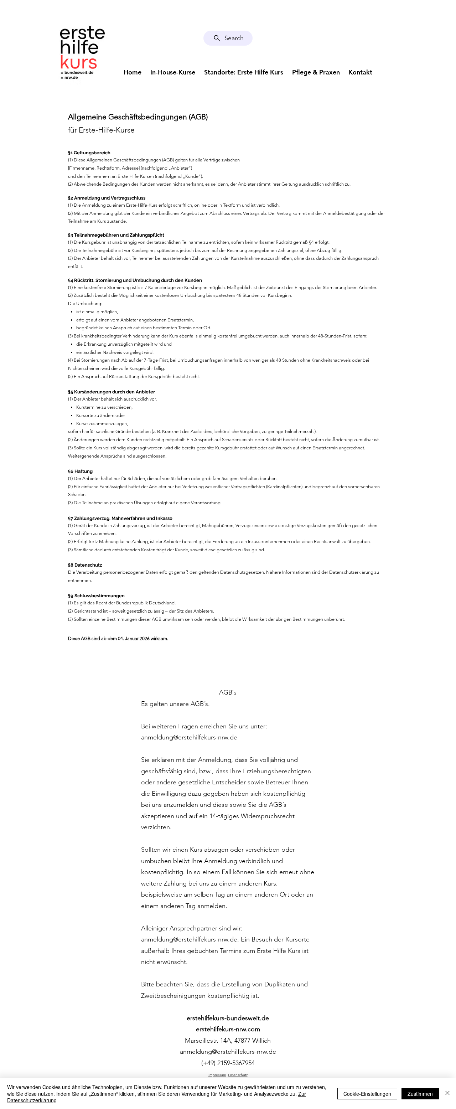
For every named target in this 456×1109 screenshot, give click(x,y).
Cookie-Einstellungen (367, 1093)
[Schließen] (447, 1093)
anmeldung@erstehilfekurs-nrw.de (189, 737)
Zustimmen (420, 1093)
